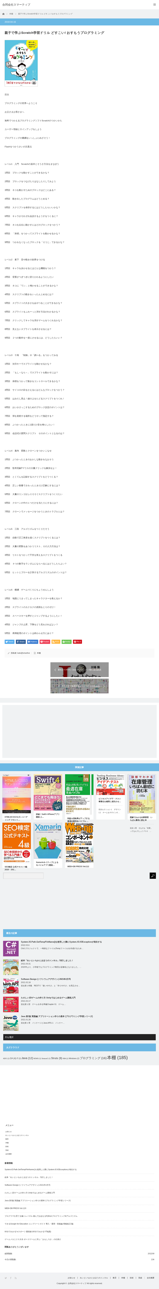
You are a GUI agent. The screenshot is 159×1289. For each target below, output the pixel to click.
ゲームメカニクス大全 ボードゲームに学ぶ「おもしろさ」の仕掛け (33, 1239)
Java (27, 1058)
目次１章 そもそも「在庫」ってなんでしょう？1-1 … (141, 829)
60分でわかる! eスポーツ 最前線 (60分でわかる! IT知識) (28, 1232)
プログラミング (93, 1058)
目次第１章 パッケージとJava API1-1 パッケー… (43, 1023)
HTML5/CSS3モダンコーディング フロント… (16, 818)
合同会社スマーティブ (77, 1283)
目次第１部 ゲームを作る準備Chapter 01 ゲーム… (43, 1004)
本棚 (39, 653)
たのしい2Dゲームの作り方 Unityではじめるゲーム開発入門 (48, 998)
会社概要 (8, 1154)
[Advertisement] (79, 729)
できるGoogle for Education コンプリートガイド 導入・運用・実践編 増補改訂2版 (39, 1224)
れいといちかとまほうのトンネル (17, 1135)
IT (19, 1058)
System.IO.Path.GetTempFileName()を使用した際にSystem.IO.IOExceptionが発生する (61, 942)
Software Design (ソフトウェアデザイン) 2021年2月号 (46, 979)
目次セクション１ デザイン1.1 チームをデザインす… (110, 810)
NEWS (37, 1058)
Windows (74, 1058)
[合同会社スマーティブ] (16, 4)
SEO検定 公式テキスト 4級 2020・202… (16, 868)
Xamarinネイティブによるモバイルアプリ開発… (47, 863)
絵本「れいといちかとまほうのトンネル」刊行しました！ (47, 960)
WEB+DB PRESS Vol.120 (15, 1208)
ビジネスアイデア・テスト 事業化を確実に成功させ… (110, 800)
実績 (7, 1150)
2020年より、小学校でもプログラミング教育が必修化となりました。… (51, 967)
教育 (7, 1139)
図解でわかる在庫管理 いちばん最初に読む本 (141, 818)
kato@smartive (23, 653)
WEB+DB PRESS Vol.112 (78, 866)
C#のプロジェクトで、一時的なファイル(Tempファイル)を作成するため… (52, 948)
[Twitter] (6, 1278)
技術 (7, 1146)
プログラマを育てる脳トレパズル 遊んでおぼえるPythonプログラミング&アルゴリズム (41, 1216)
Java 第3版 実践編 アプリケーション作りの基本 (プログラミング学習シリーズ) (57, 1016)
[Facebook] (11, 1278)
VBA (65, 1058)
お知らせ (8, 1131)
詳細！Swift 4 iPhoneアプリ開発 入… (48, 815)
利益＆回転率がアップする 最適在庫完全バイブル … (79, 819)
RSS (16, 1278)
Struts (56, 1058)
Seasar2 (46, 1058)
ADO (6, 1058)
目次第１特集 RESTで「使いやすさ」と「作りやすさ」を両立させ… (50, 986)
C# (13, 1058)
